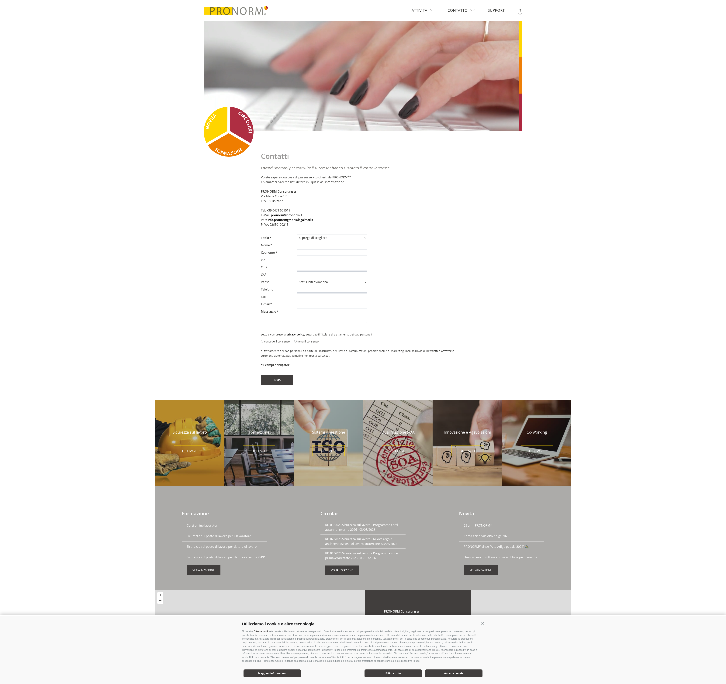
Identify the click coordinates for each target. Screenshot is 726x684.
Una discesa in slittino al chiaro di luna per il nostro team (504, 557)
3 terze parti (261, 631)
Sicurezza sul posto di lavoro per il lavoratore (219, 536)
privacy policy (295, 334)
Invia (277, 380)
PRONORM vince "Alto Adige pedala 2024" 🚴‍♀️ (496, 546)
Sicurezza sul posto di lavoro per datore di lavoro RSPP (226, 557)
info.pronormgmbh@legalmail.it (290, 220)
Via (263, 260)
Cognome (268, 252)
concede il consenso (277, 341)
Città (264, 267)
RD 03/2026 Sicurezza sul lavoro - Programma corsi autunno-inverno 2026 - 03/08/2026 (361, 527)
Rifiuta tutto (393, 673)
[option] (363, 76)
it (520, 10)
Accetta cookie (453, 673)
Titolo (265, 238)
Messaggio (268, 311)
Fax (263, 297)
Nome (265, 245)
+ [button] (160, 595)
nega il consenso (308, 341)
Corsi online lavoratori (202, 525)
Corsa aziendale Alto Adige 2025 (486, 536)
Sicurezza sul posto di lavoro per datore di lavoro (222, 547)
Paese (265, 282)
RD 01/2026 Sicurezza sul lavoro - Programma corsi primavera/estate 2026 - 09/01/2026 (361, 555)
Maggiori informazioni (272, 673)
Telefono (267, 289)
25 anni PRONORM (478, 525)
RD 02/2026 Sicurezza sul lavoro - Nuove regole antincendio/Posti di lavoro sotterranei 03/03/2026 (361, 541)
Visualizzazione (203, 570)
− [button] (160, 600)
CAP (264, 275)
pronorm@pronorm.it (286, 215)
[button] (482, 623)
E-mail (265, 304)
